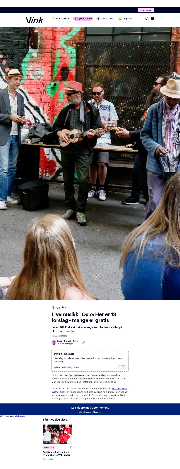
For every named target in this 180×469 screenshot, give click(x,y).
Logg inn (97, 412)
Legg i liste (60, 307)
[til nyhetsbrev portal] (122, 367)
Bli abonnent (146, 10)
